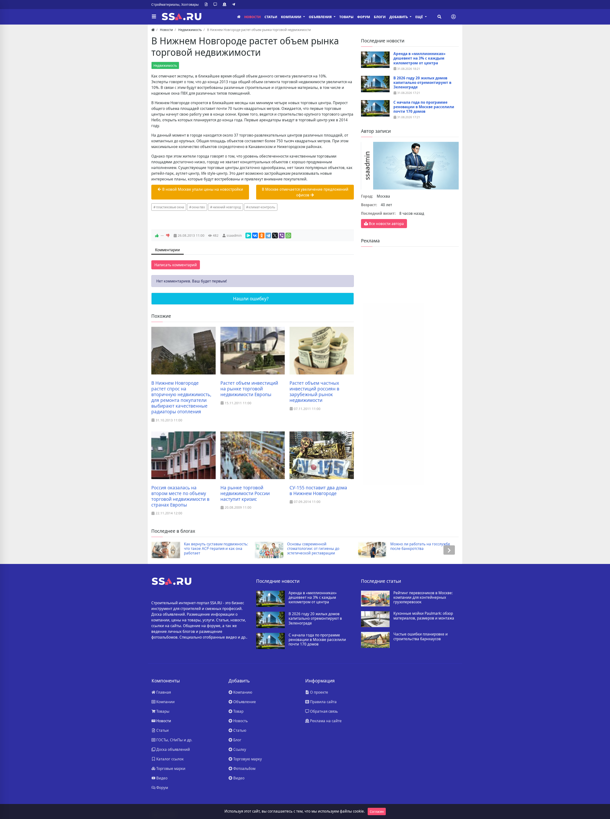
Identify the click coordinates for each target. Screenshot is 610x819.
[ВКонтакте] (255, 235)
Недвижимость (165, 65)
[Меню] (153, 16)
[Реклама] (225, 4)
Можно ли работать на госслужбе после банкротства (420, 546)
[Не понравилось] (167, 235)
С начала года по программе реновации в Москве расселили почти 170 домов (423, 107)
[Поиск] (439, 16)
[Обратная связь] (216, 4)
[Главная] (238, 17)
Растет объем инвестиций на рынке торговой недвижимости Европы (249, 388)
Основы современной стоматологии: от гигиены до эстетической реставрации (313, 549)
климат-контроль (262, 207)
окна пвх (198, 207)
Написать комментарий (175, 264)
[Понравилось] (156, 235)
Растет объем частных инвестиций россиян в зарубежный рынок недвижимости (314, 391)
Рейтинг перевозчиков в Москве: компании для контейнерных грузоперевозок (423, 597)
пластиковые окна (170, 207)
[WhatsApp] (288, 235)
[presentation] (161, 550)
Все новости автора (386, 223)
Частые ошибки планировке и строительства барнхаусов (420, 636)
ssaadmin (234, 235)
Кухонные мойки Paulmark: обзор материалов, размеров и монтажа (423, 615)
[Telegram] (234, 4)
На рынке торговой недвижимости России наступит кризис (245, 493)
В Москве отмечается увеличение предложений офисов (305, 192)
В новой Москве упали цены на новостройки (202, 189)
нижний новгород (227, 207)
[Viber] (282, 235)
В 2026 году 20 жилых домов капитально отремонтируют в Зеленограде (422, 83)
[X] (275, 235)
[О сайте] (207, 4)
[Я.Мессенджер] (248, 235)
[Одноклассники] (261, 235)
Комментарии (167, 249)
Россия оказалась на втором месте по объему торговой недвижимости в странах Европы (180, 496)
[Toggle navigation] (453, 16)
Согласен (377, 811)
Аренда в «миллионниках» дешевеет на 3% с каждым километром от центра (419, 58)
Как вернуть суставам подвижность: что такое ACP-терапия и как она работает (216, 549)
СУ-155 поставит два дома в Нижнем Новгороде (318, 490)
